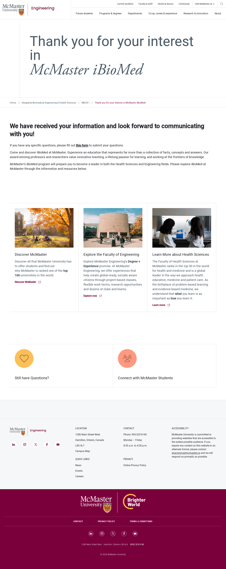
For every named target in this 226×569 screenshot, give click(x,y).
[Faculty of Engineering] (28, 9)
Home (13, 102)
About (218, 13)
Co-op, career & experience (163, 13)
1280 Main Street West (87, 434)
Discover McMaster (27, 282)
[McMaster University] (113, 502)
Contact (82, 521)
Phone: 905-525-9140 (135, 434)
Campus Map (82, 451)
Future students (84, 13)
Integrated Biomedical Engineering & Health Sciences (49, 102)
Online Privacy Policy (134, 465)
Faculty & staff (146, 4)
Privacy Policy (106, 521)
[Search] (221, 3)
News (78, 465)
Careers (79, 476)
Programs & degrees (110, 13)
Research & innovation (196, 13)
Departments (135, 13)
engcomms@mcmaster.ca (186, 453)
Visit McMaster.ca (206, 3)
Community (184, 4)
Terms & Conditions (141, 521)
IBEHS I (85, 102)
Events (79, 470)
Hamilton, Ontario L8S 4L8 (116, 544)
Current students (125, 4)
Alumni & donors (165, 4)
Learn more (165, 305)
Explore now (96, 296)
